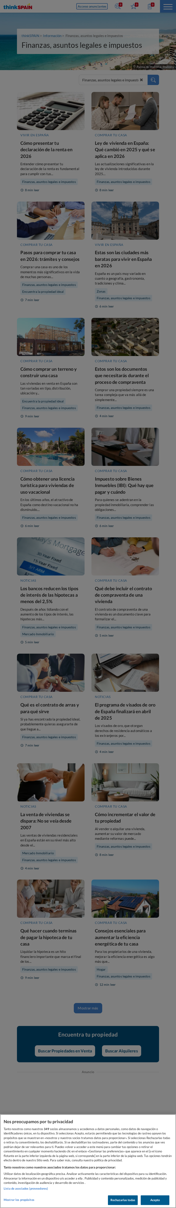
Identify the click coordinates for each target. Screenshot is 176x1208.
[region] (88, 1161)
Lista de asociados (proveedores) (26, 1188)
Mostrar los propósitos (19, 1200)
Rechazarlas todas (122, 1200)
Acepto (155, 1200)
